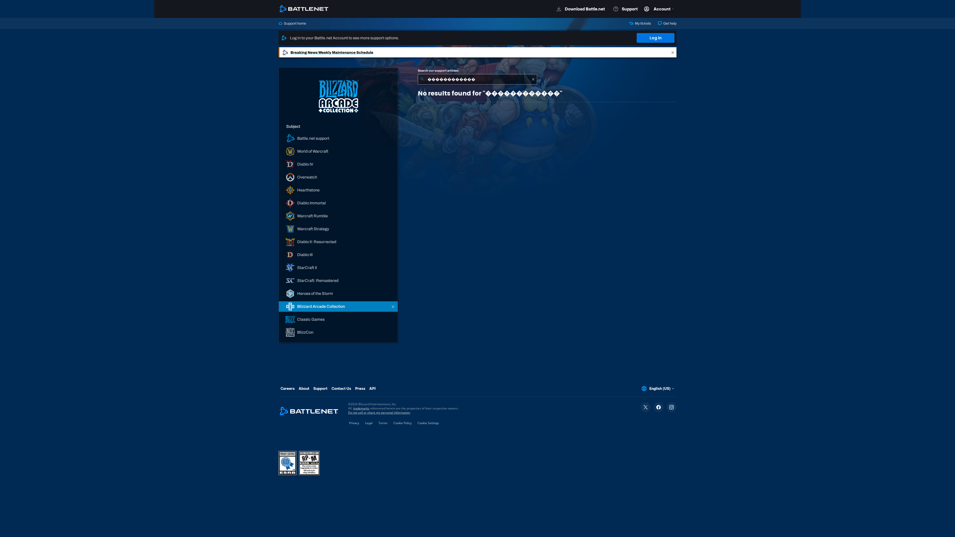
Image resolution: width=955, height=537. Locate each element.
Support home (294, 23)
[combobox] (477, 79)
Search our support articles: (438, 70)
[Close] (672, 52)
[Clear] (533, 79)
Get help (669, 23)
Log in (656, 38)
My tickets (642, 23)
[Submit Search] (422, 79)
